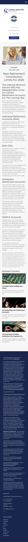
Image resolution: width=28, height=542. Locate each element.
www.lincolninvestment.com (9, 465)
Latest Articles (6, 532)
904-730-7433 (14, 27)
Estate (4, 523)
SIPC (18, 463)
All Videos (5, 533)
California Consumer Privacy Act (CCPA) (13, 385)
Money (4, 528)
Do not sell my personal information (15, 389)
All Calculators (6, 535)
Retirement (5, 519)
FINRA (15, 463)
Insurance (5, 525)
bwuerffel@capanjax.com (14, 30)
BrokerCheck (16, 359)
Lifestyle (5, 530)
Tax (4, 526)
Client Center (14, 37)
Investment (5, 521)
